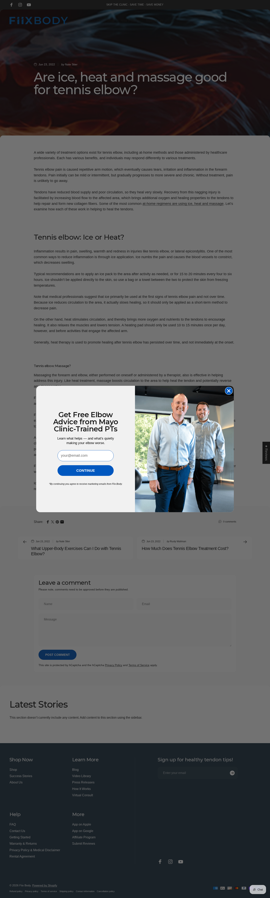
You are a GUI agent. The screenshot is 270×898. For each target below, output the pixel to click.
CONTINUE (85, 471)
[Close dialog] (228, 390)
